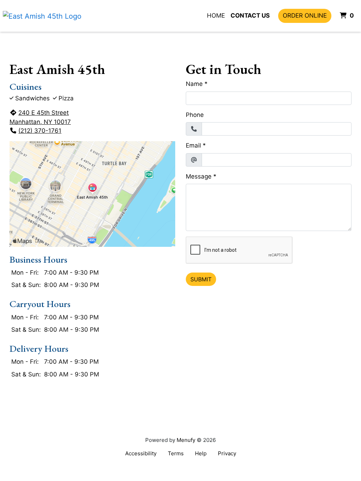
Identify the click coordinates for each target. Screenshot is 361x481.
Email (193, 145)
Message (199, 176)
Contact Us (250, 15)
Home (216, 15)
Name (194, 83)
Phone (195, 114)
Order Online (305, 15)
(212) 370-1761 (39, 130)
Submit (201, 279)
